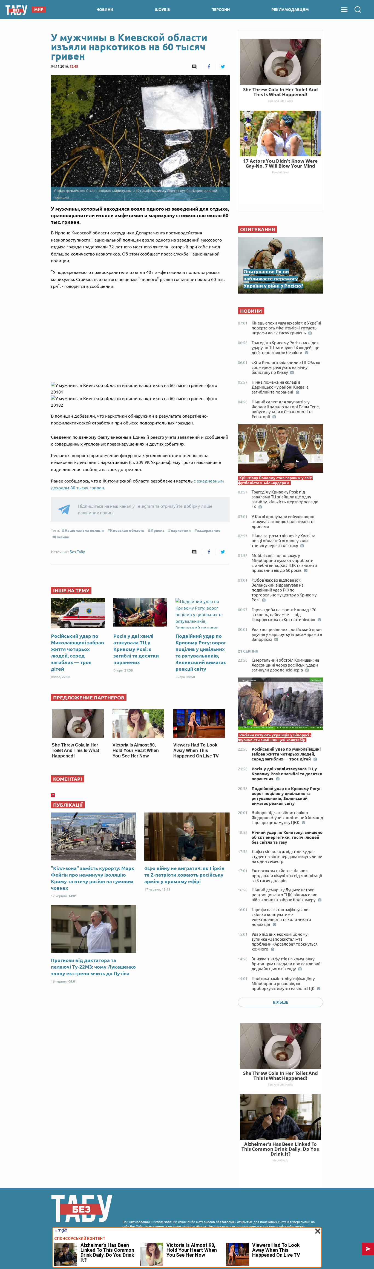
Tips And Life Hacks (280, 1084)
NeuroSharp (280, 1160)
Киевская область (127, 530)
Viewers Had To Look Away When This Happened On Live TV (196, 750)
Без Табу (77, 552)
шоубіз (162, 9)
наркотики (181, 530)
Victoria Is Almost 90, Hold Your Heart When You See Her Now (136, 750)
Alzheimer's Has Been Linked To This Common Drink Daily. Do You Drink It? (280, 1149)
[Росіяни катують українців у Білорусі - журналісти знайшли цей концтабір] (280, 705)
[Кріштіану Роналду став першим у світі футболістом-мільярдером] (280, 449)
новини (104, 9)
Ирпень (158, 530)
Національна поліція (84, 530)
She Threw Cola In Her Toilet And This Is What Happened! (75, 750)
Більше (280, 1002)
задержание (208, 530)
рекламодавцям (290, 9)
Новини (62, 537)
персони (220, 9)
